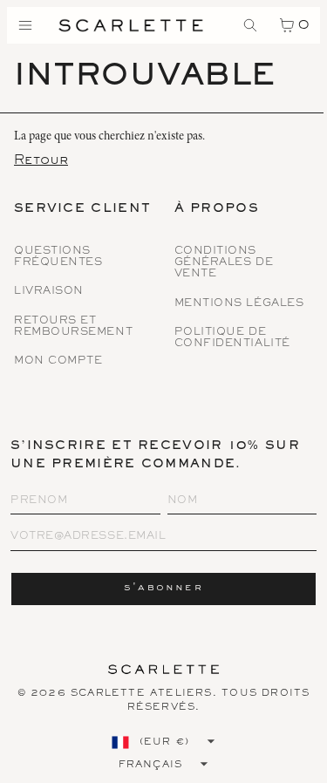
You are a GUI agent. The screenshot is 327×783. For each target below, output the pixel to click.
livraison (49, 291)
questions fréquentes (58, 257)
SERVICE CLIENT (82, 210)
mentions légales (239, 304)
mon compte (58, 361)
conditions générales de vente (224, 263)
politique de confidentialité (232, 338)
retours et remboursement (73, 327)
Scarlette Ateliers (142, 693)
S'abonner (163, 588)
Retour (41, 160)
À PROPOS (216, 210)
